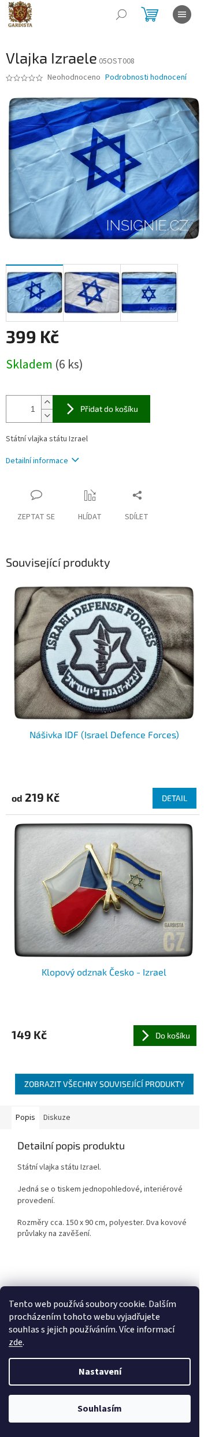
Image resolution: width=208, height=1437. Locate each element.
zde (16, 1342)
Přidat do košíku (109, 409)
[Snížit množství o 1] (47, 415)
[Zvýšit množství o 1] (47, 402)
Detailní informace (37, 461)
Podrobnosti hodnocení (146, 77)
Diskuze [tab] (56, 1117)
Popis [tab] (25, 1117)
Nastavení (100, 1371)
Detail (174, 798)
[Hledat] (121, 14)
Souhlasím (99, 1408)
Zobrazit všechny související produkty (104, 1084)
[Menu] (182, 14)
